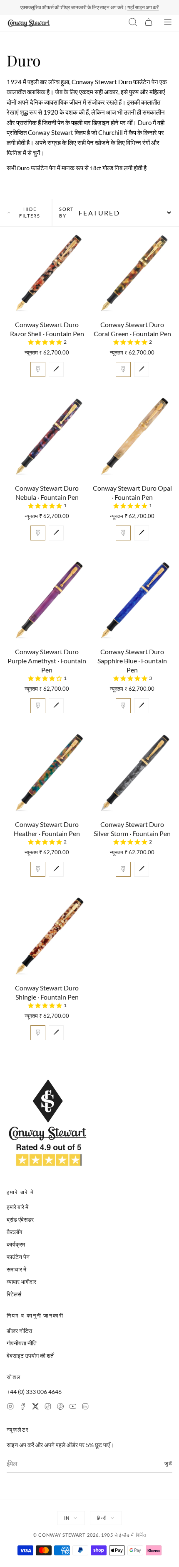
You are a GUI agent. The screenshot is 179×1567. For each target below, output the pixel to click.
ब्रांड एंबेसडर (20, 1219)
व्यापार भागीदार (21, 1281)
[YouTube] (73, 1407)
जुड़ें (168, 1463)
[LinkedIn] (85, 1407)
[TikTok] (48, 1407)
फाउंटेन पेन (18, 1256)
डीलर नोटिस (19, 1330)
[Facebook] (23, 1407)
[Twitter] (35, 1407)
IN (67, 1518)
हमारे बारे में (17, 1206)
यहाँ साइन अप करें (143, 7)
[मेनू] (167, 23)
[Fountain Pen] (37, 369)
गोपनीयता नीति (22, 1343)
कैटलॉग (14, 1231)
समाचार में (16, 1269)
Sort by (66, 212)
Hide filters (29, 212)
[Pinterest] (60, 1407)
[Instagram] (10, 1407)
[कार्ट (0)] (148, 23)
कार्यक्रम (16, 1244)
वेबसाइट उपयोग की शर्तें (30, 1355)
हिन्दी (101, 1518)
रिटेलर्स (14, 1294)
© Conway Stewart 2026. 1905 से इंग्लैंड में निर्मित (89, 1535)
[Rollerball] (56, 369)
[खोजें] (132, 23)
